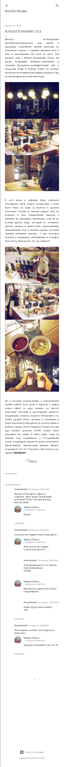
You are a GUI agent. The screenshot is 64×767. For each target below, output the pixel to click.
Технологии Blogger (34, 752)
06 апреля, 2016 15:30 (35, 584)
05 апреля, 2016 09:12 (35, 510)
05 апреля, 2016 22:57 (39, 530)
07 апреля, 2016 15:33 (39, 625)
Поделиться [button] (11, 473)
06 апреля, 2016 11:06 (35, 542)
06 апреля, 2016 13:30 (48, 560)
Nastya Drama (31, 507)
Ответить (19, 523)
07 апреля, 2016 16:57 (35, 640)
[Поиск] (57, 5)
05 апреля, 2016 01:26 (39, 489)
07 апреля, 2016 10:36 (48, 602)
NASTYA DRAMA (16, 11)
